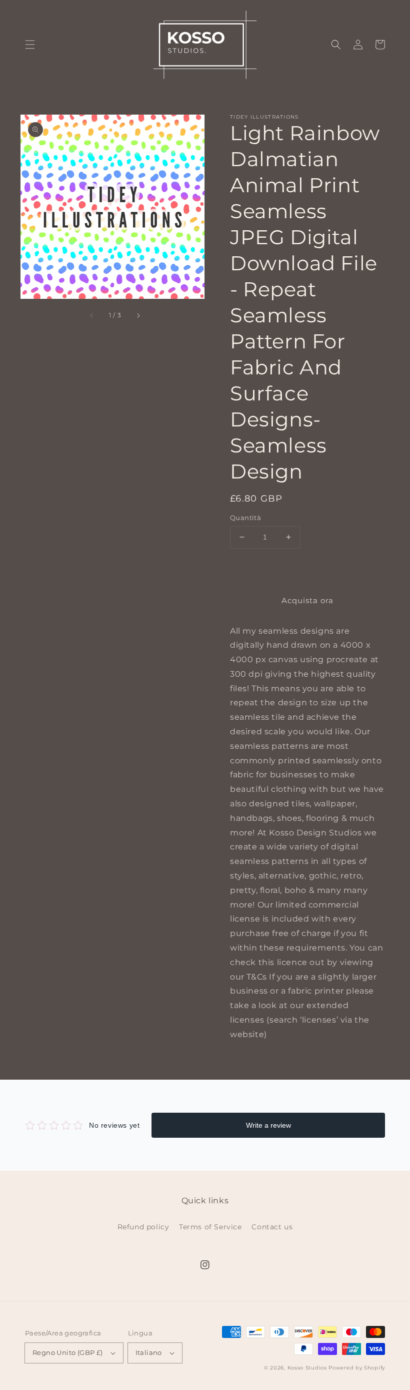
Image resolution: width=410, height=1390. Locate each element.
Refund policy (144, 1226)
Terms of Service (210, 1226)
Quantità (245, 518)
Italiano (149, 1352)
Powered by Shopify (356, 1367)
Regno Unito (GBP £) (67, 1352)
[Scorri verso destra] (138, 315)
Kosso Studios (307, 1367)
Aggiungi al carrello (307, 571)
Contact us (272, 1226)
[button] (30, 45)
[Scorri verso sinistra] (92, 315)
